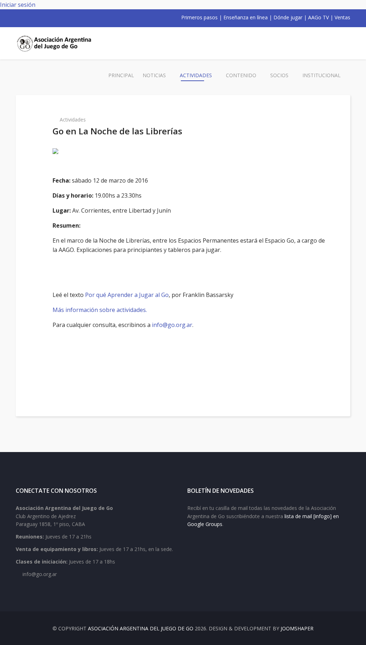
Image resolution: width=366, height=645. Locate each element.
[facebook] (18, 17)
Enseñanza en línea (245, 17)
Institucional (321, 75)
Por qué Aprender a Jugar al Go (127, 295)
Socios (279, 75)
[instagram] (46, 17)
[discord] (65, 17)
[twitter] (28, 17)
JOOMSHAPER (297, 628)
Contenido (241, 75)
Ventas (342, 17)
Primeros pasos (199, 17)
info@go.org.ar (172, 325)
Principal (121, 75)
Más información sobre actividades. (100, 310)
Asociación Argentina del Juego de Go (140, 628)
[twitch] (56, 17)
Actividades (196, 75)
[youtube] (37, 17)
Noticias (154, 75)
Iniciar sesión (17, 5)
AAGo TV (318, 17)
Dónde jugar (287, 17)
